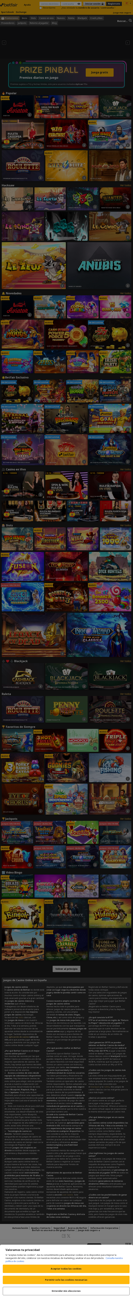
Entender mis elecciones (66, 1290)
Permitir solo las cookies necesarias (66, 1279)
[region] (66, 1271)
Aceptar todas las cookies (66, 1268)
